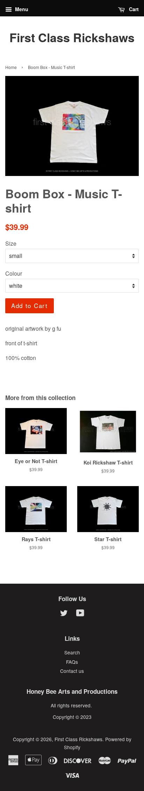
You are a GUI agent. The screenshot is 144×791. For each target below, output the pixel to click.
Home (11, 67)
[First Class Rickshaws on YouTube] (80, 613)
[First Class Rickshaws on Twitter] (64, 613)
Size (10, 243)
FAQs (72, 661)
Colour (13, 273)
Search (72, 652)
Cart (133, 9)
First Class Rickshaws (72, 37)
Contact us (72, 670)
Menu (21, 9)
